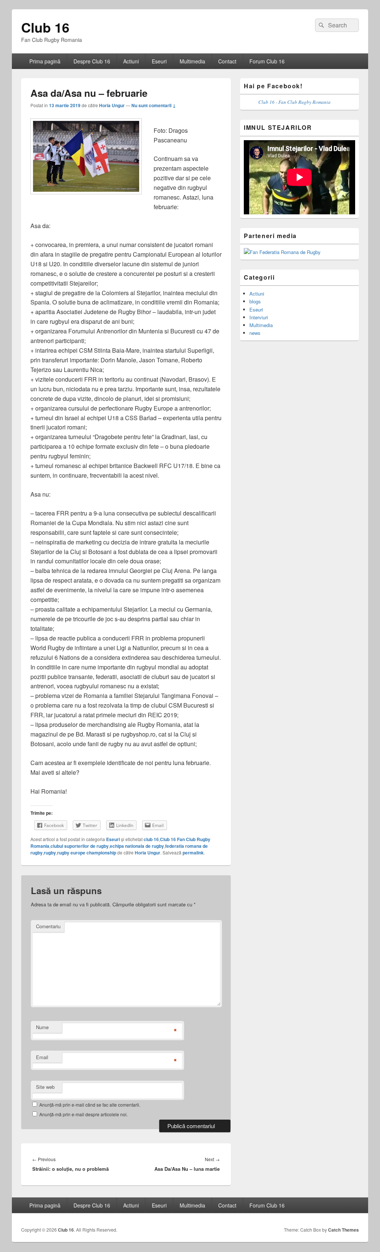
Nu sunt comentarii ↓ (153, 105)
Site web (45, 1086)
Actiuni (131, 61)
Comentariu (48, 926)
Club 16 (45, 27)
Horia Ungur (112, 105)
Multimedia (192, 61)
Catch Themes (343, 1229)
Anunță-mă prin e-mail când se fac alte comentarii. (89, 1104)
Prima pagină (44, 61)
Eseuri (159, 61)
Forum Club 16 (267, 61)
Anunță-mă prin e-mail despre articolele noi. (83, 1114)
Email (42, 1057)
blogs (255, 301)
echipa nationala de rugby (137, 846)
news (255, 332)
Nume (42, 1027)
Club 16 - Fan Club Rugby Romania (294, 102)
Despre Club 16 (91, 61)
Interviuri (258, 317)
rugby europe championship (86, 852)
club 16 (151, 839)
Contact (227, 61)
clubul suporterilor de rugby (79, 846)
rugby (50, 852)
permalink (193, 852)
